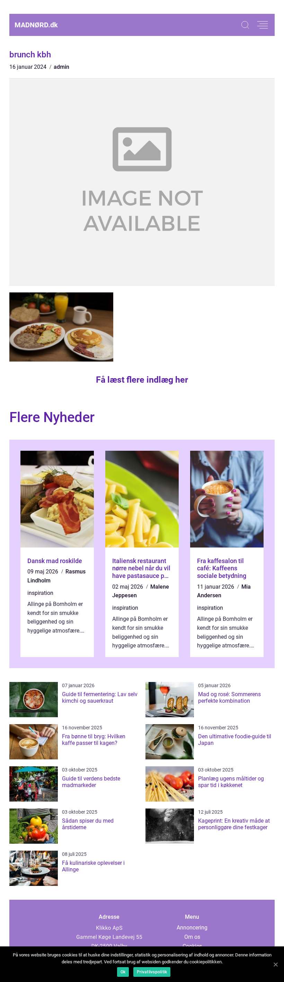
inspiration (40, 593)
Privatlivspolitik (152, 972)
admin (61, 67)
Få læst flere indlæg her (142, 380)
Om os (192, 937)
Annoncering (192, 927)
